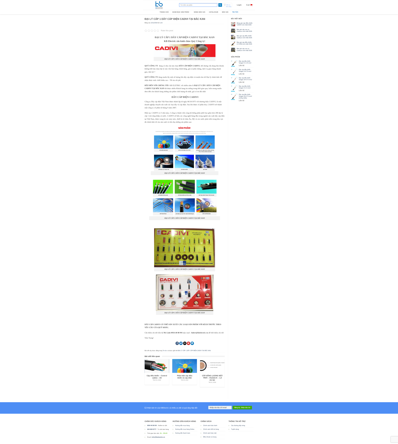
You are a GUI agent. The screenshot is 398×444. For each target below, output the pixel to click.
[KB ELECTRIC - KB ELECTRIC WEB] (165, 5)
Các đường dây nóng (238, 425)
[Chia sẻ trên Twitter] (181, 343)
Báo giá (225, 12)
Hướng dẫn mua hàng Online (184, 429)
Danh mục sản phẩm (180, 12)
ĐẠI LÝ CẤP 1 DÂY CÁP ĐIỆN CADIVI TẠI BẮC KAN (194, 350)
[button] (239, 5)
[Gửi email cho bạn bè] (184, 343)
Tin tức (235, 12)
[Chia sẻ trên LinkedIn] (192, 343)
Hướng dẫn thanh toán (182, 433)
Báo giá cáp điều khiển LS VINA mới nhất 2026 (244, 43)
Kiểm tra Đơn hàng (228, 5)
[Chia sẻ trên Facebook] (177, 343)
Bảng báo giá (199, 12)
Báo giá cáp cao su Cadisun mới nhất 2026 (244, 30)
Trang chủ (164, 12)
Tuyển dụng (235, 429)
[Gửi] (220, 5)
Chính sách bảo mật (209, 433)
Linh (161, 23)
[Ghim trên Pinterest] (188, 343)
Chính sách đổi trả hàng (211, 429)
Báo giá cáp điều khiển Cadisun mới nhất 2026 (244, 36)
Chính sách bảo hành (210, 425)
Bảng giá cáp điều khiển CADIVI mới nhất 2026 (244, 24)
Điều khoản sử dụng (209, 437)
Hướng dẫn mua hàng (182, 425)
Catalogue (213, 12)
